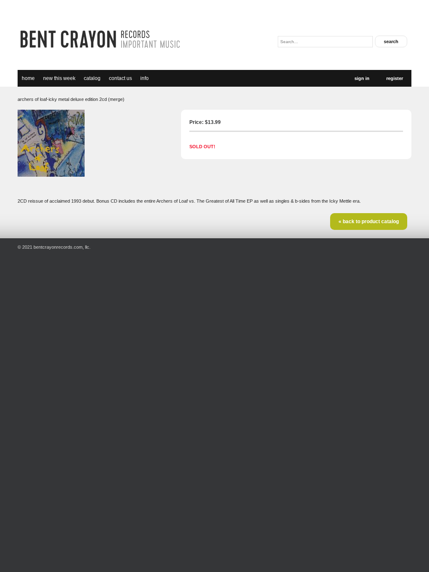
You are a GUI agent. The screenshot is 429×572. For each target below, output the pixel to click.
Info (144, 78)
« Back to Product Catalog (369, 221)
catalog (92, 78)
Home (28, 78)
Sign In (362, 78)
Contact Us (120, 78)
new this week (59, 78)
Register (394, 78)
